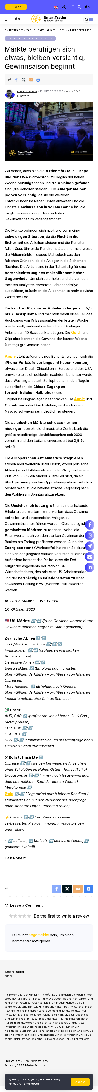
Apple (10, 356)
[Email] (31, 79)
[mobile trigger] (9, 19)
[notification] (73, 7)
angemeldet (39, 934)
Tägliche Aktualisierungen (30, 38)
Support (16, 7)
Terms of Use (30, 1083)
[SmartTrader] (49, 19)
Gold (75, 332)
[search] (79, 7)
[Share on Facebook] (16, 79)
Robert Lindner (27, 91)
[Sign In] (63, 7)
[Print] (38, 79)
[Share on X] (23, 79)
